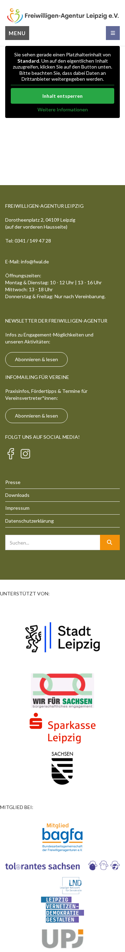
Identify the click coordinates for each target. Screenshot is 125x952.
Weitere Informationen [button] (63, 109)
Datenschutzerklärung (29, 521)
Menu (17, 33)
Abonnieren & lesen (36, 359)
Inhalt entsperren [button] (62, 96)
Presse (12, 482)
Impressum (17, 508)
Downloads (17, 495)
